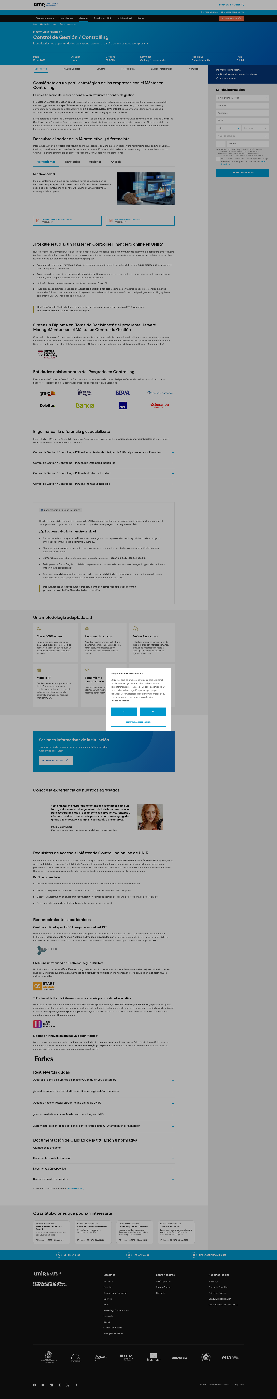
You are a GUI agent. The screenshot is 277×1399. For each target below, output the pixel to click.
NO (124, 712)
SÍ (153, 712)
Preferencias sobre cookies (138, 722)
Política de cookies (120, 701)
